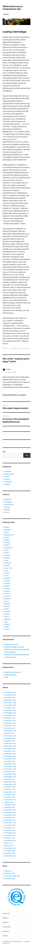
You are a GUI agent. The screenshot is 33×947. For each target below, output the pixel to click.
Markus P (7, 599)
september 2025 (10, 700)
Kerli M (7, 586)
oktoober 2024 (9, 708)
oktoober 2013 (9, 817)
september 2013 (10, 820)
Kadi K (6, 553)
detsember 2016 (10, 784)
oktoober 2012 (9, 828)
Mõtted (7, 479)
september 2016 (10, 792)
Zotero (6, 512)
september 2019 (10, 764)
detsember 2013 (10, 812)
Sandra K (7, 563)
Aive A (6, 532)
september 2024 (10, 710)
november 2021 (10, 738)
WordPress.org (9, 878)
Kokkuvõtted (25, 348)
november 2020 (10, 748)
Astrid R (7, 611)
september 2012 (10, 830)
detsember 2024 (10, 702)
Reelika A (7, 530)
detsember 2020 (10, 746)
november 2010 (10, 851)
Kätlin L (7, 573)
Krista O (7, 596)
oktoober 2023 (9, 718)
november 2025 (10, 695)
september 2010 (10, 856)
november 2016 (10, 787)
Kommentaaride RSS (12, 876)
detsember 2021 (10, 736)
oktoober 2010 (9, 853)
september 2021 (10, 743)
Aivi (24, 124)
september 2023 (10, 720)
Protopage (8, 502)
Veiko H (7, 545)
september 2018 (10, 774)
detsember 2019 (10, 756)
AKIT (6, 677)
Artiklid (5, 936)
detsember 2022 (10, 723)
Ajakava (5, 918)
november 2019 (10, 759)
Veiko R (7, 614)
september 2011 (10, 840)
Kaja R (6, 609)
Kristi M (7, 588)
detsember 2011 (10, 833)
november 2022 (10, 725)
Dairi (13, 119)
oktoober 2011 (9, 838)
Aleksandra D (9, 535)
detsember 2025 (10, 692)
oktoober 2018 (9, 771)
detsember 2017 (10, 777)
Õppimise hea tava (11, 644)
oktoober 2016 (9, 789)
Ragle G (7, 540)
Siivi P (6, 601)
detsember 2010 (10, 848)
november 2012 (10, 825)
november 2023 (10, 715)
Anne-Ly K (8, 568)
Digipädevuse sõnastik (12, 672)
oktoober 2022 (9, 728)
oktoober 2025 (9, 697)
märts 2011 (8, 843)
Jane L (6, 571)
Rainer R (7, 604)
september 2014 (10, 810)
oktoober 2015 (9, 797)
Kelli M (7, 583)
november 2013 (9, 815)
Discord (7, 507)
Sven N (7, 593)
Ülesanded (8, 482)
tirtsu (6, 348)
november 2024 (10, 705)
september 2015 (10, 800)
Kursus (6, 477)
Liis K (6, 560)
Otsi (4, 452)
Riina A (7, 527)
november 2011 (9, 835)
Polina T (7, 624)
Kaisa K (7, 565)
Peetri (5, 321)
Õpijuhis (6, 922)
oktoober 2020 (9, 751)
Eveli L (6, 576)
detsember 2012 (10, 823)
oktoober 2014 (9, 807)
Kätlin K (7, 558)
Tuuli (8, 139)
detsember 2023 (10, 713)
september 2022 (10, 731)
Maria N (7, 591)
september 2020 (10, 754)
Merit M (7, 578)
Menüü (6, 14)
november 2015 (10, 794)
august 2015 (8, 802)
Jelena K (7, 555)
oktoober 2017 (9, 779)
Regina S (7, 619)
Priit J (6, 550)
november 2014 (10, 805)
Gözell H (7, 542)
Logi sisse (7, 871)
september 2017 (10, 782)
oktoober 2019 (9, 761)
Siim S (6, 616)
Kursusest (6, 913)
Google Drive (9, 504)
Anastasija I (8, 548)
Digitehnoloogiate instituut (14, 647)
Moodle (7, 509)
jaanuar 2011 (8, 845)
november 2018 (10, 769)
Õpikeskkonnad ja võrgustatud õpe (12, 7)
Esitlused (7, 471)
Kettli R (7, 606)
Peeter (16, 132)
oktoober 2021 (9, 741)
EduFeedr (7, 499)
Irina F (6, 537)
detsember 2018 (10, 766)
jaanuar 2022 (9, 733)
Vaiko (8, 369)
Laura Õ (7, 629)
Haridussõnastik (10, 675)
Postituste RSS (9, 873)
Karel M (7, 581)
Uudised (7, 484)
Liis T (6, 622)
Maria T (7, 627)
